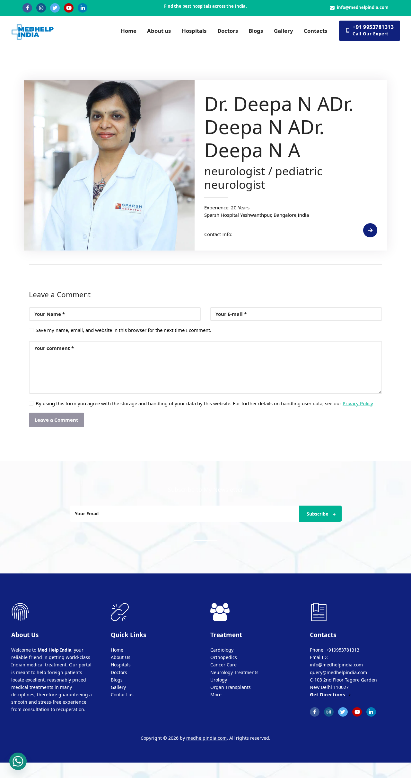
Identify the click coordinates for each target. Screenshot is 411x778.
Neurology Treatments (234, 672)
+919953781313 (342, 650)
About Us (120, 657)
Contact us (122, 694)
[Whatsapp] (18, 761)
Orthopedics (223, 657)
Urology (218, 680)
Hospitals (121, 665)
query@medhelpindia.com (338, 672)
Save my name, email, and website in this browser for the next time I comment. (123, 330)
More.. (217, 694)
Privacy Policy (358, 403)
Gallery (118, 687)
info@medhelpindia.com (363, 7)
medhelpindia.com (206, 738)
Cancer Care (223, 665)
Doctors (119, 672)
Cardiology (221, 650)
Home (117, 650)
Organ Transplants (230, 687)
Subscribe (317, 514)
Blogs (117, 680)
